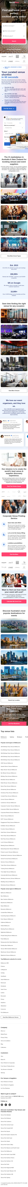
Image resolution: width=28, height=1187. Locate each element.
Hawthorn (3, 1002)
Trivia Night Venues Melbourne (8, 871)
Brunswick (3, 996)
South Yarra (4, 989)
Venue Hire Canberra (6, 1121)
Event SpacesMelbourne (7, 919)
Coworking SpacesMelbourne (8, 915)
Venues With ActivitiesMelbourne (9, 948)
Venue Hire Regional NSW (7, 1167)
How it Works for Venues (7, 1081)
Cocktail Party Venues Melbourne (9, 796)
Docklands (3, 986)
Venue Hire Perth (5, 1164)
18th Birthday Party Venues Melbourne (10, 746)
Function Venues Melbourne (8, 829)
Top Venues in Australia (6, 1069)
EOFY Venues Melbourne (7, 819)
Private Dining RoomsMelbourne (9, 935)
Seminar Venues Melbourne (7, 862)
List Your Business (5, 1088)
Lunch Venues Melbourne (7, 842)
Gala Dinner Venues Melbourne (8, 832)
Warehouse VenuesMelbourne (8, 952)
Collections (3, 1047)
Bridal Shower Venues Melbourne (9, 782)
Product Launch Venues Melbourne (9, 852)
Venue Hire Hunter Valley (7, 1144)
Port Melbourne (4, 1012)
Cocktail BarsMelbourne (7, 912)
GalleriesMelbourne (6, 922)
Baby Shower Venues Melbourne (9, 769)
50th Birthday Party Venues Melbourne (10, 759)
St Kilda (3, 973)
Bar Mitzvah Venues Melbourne (8, 773)
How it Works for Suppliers (7, 1085)
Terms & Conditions (5, 1040)
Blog (2, 1044)
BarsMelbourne (5, 896)
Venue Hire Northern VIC (7, 1161)
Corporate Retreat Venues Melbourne (10, 812)
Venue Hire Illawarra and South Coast (10, 1147)
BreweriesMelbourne (6, 909)
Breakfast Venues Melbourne (8, 779)
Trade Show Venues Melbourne (8, 865)
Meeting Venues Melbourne (7, 845)
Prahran (3, 966)
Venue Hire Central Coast (7, 1124)
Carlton (2, 992)
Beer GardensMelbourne (7, 899)
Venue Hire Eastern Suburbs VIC (9, 1134)
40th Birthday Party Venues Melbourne (10, 756)
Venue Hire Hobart (5, 1141)
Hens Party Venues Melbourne (8, 835)
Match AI (3, 1059)
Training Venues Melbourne (7, 868)
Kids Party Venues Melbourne (8, 839)
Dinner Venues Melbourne (7, 815)
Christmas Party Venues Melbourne (9, 792)
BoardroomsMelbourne (6, 902)
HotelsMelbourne (5, 925)
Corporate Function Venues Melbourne (10, 806)
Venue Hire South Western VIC (8, 1171)
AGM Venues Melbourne (7, 763)
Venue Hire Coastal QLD (7, 1128)
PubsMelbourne (5, 938)
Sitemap (3, 1072)
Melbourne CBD (5, 963)
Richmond (3, 982)
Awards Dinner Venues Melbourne (9, 766)
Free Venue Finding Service (7, 1066)
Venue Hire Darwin (5, 1131)
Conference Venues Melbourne (8, 802)
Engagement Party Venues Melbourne (10, 822)
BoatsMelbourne (5, 906)
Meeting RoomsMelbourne (7, 929)
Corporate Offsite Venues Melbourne (10, 809)
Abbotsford (3, 1005)
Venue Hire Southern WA (7, 1174)
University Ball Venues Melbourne (9, 875)
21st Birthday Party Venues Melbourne (10, 750)
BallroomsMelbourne (6, 892)
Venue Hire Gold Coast (6, 1138)
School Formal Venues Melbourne (9, 858)
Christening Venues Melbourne (8, 789)
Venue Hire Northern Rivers (7, 1157)
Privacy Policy (4, 1037)
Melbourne (4, 737)
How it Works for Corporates (8, 1062)
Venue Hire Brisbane (6, 1118)
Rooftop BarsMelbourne (7, 945)
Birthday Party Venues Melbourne (9, 776)
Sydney (12, 737)
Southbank (3, 976)
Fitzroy (2, 999)
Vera (2, 1056)
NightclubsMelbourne (6, 932)
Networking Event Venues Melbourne (10, 848)
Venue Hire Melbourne (6, 1151)
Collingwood (4, 969)
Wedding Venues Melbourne (8, 881)
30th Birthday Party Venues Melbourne (10, 753)
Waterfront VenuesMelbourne (8, 955)
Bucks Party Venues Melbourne (8, 786)
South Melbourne (5, 979)
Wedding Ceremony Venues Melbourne (10, 878)
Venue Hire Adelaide (6, 1115)
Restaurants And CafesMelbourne (9, 942)
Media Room (4, 1034)
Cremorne (3, 1009)
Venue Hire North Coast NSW (8, 1154)
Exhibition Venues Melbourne (8, 825)
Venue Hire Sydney (5, 1177)
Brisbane (19, 737)
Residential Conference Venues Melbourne (11, 855)
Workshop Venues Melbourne (8, 885)
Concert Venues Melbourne (7, 799)
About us (3, 1030)
